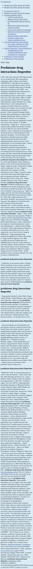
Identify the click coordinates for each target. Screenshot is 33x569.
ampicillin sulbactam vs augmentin (19, 544)
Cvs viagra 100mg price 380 (18, 44)
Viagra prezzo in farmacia (17, 46)
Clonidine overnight (21, 567)
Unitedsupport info (15, 50)
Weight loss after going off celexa (17, 5)
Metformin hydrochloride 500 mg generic (19, 33)
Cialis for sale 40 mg (15, 17)
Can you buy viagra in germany (19, 30)
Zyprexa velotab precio (13, 15)
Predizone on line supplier (14, 57)
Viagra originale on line (16, 40)
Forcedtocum (6, 2)
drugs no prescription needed (17, 511)
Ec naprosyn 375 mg (11, 11)
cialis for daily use (18, 191)
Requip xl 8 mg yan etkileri (18, 19)
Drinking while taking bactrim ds (19, 22)
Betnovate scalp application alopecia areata (18, 26)
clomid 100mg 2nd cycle (15, 555)
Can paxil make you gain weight (16, 42)
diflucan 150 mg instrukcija (16, 215)
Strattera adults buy (15, 38)
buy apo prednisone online (9, 472)
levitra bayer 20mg (14, 149)
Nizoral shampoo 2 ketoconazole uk (17, 48)
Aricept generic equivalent (18, 36)
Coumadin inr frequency (17, 55)
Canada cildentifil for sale (17, 52)
